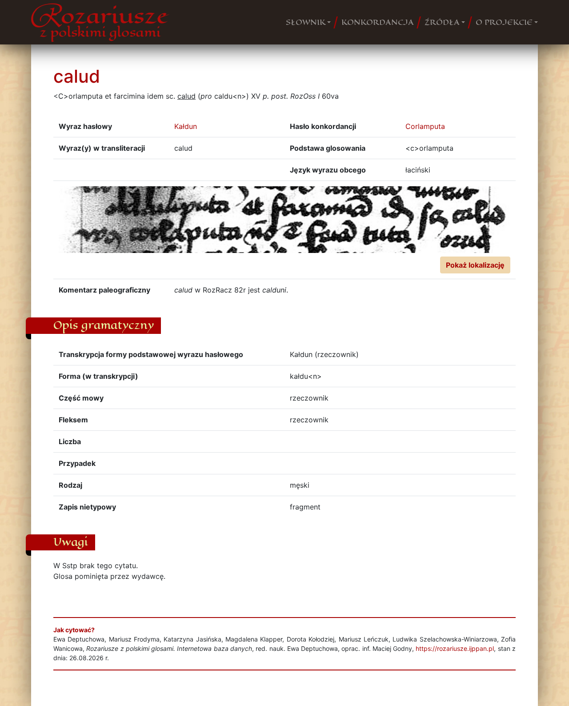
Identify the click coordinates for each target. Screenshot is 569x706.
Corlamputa (425, 126)
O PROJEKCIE (504, 22)
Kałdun (185, 126)
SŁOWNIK (305, 22)
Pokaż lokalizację (475, 265)
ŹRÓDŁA (442, 22)
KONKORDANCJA (377, 22)
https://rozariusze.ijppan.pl (455, 648)
